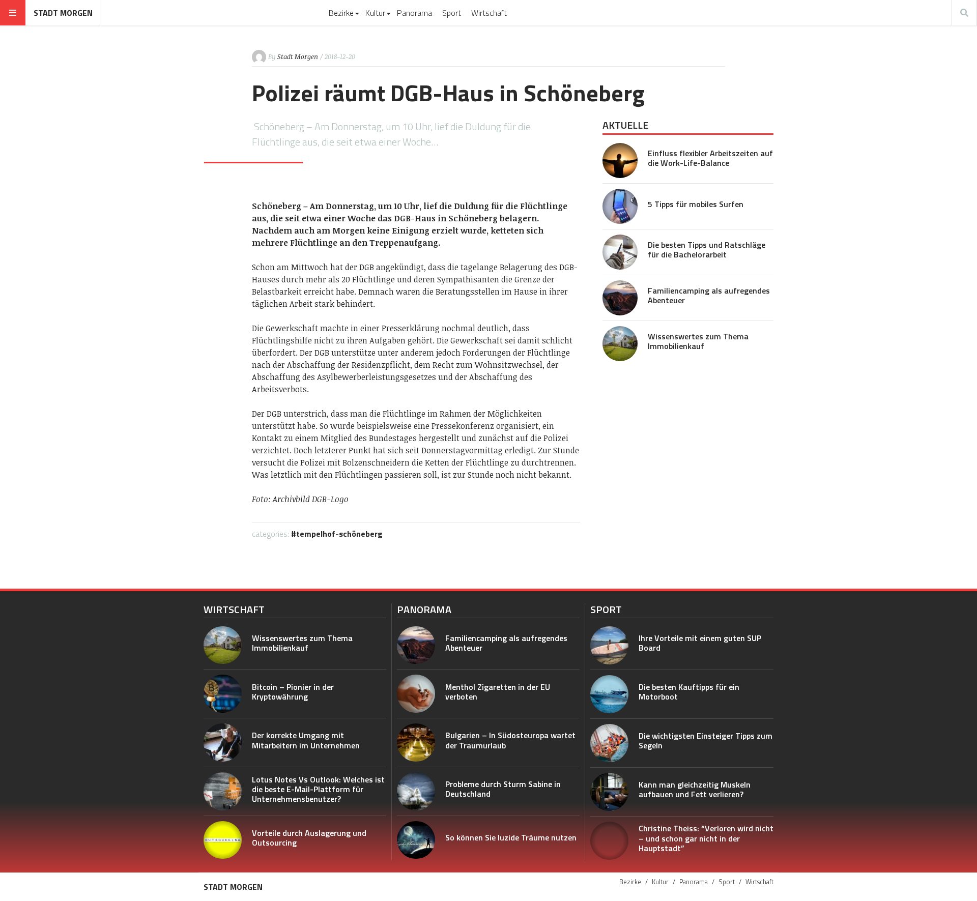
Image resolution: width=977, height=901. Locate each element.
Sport (451, 13)
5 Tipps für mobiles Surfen (695, 204)
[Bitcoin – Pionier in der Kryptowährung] (223, 694)
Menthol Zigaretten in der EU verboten (497, 692)
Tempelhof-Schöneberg (339, 534)
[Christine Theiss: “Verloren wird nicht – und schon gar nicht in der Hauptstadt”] (609, 841)
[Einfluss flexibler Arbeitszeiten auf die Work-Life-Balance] (620, 160)
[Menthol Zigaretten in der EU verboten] (416, 694)
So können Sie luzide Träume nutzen (511, 837)
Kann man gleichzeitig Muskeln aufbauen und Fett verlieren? (695, 789)
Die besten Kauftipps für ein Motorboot (689, 692)
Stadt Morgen (63, 13)
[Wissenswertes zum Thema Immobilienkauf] (620, 343)
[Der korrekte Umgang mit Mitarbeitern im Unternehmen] (223, 742)
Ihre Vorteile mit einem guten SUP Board (700, 643)
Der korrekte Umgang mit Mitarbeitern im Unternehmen (306, 740)
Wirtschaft (489, 13)
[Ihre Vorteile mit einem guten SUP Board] (609, 645)
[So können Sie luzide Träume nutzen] (416, 840)
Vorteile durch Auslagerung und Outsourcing (309, 838)
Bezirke (341, 13)
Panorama (414, 13)
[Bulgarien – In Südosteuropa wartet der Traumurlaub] (416, 742)
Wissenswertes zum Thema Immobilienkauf (698, 341)
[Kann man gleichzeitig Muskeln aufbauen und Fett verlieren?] (609, 792)
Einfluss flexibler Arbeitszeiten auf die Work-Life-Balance (710, 158)
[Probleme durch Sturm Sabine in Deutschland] (416, 791)
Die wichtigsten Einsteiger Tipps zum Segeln (705, 740)
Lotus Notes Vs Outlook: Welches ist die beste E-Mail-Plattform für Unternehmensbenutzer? (318, 789)
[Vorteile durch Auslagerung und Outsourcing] (223, 840)
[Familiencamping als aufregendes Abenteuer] (620, 297)
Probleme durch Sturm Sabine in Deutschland (503, 789)
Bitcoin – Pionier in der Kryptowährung (293, 692)
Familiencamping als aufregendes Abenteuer (709, 295)
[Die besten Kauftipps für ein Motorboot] (609, 694)
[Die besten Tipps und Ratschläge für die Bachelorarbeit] (620, 252)
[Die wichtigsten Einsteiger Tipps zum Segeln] (609, 743)
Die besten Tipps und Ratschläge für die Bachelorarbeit (706, 249)
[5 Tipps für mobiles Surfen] (620, 206)
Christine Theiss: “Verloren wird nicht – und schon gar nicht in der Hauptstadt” (706, 838)
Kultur (375, 13)
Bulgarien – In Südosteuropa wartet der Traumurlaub (510, 740)
